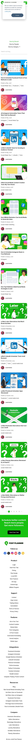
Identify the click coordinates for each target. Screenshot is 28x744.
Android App (14, 584)
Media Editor (14, 627)
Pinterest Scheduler (14, 662)
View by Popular (14, 44)
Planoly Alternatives (14, 733)
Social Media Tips (6, 85)
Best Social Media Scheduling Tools (14, 689)
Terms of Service (14, 608)
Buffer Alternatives (14, 719)
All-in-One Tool (14, 621)
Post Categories (14, 630)
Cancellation (14, 606)
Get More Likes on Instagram (14, 695)
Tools (22, 85)
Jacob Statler (8, 89)
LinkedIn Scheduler (14, 660)
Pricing (14, 570)
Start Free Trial (14, 532)
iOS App (14, 581)
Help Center (14, 600)
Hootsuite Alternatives (14, 716)
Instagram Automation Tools (14, 701)
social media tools (6, 190)
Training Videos (14, 603)
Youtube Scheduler (14, 671)
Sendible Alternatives (14, 730)
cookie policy (8, 11)
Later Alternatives (14, 725)
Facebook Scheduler (14, 651)
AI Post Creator (14, 633)
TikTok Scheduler (14, 665)
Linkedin (15, 155)
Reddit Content (14, 674)
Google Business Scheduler (14, 657)
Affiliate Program (14, 587)
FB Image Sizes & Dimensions (14, 703)
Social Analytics (14, 638)
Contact (14, 597)
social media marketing (7, 224)
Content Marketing (6, 329)
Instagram (4, 120)
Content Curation (14, 624)
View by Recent (14, 41)
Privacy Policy (14, 611)
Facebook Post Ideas (14, 698)
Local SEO (14, 576)
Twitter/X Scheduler (14, 668)
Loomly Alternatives (14, 728)
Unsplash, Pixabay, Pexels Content (14, 676)
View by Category (13, 47)
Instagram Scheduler (14, 654)
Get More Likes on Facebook (14, 692)
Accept (17, 15)
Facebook (16, 85)
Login (14, 565)
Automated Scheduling (14, 635)
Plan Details (14, 573)
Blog (14, 686)
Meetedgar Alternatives (14, 722)
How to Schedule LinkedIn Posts (14, 706)
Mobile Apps (14, 641)
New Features (14, 579)
